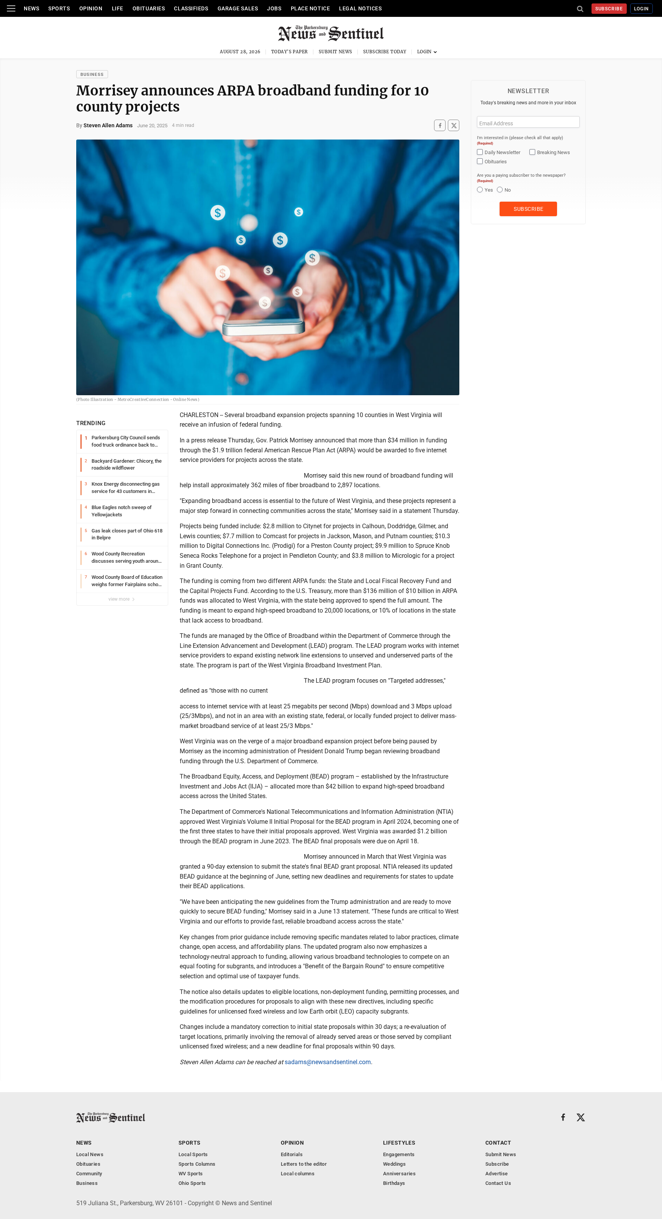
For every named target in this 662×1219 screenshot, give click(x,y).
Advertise (496, 1173)
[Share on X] (453, 125)
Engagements (399, 1154)
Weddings (394, 1164)
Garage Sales (238, 8)
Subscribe (609, 9)
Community (89, 1173)
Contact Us (498, 1183)
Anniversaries (399, 1173)
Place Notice (310, 8)
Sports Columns (197, 1164)
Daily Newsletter (502, 152)
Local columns (298, 1173)
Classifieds (191, 8)
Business (92, 74)
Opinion (91, 8)
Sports (59, 8)
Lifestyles (399, 1143)
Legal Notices (360, 8)
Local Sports (193, 1154)
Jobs (274, 8)
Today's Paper (289, 51)
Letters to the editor (304, 1164)
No (508, 190)
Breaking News (553, 152)
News (31, 8)
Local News (89, 1154)
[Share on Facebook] (439, 125)
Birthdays (394, 1183)
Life (117, 8)
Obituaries (149, 8)
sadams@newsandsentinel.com (328, 1062)
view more (119, 599)
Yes (489, 190)
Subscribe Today (384, 51)
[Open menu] (11, 8)
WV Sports (191, 1173)
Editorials (292, 1154)
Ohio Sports (192, 1183)
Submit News (335, 51)
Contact (498, 1143)
